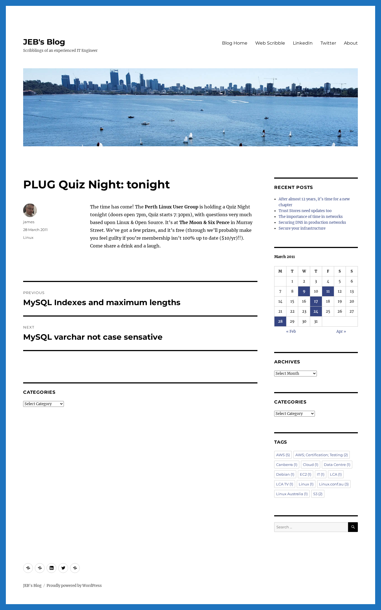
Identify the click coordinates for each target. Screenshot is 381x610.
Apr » (341, 331)
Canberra (286, 464)
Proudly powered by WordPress (74, 585)
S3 (317, 494)
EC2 (305, 474)
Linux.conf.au (334, 484)
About (351, 43)
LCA (336, 474)
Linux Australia (292, 494)
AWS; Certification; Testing (321, 455)
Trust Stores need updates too (305, 210)
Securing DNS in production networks (312, 222)
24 (316, 311)
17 (316, 301)
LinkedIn (303, 43)
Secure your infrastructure (302, 228)
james (28, 222)
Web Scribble (270, 43)
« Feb (291, 331)
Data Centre (337, 464)
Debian (285, 474)
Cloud (310, 464)
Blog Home (234, 43)
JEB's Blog (44, 42)
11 (328, 291)
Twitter (328, 43)
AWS (283, 455)
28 (280, 321)
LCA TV (284, 484)
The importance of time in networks (311, 216)
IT (320, 474)
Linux (28, 237)
